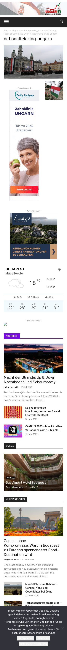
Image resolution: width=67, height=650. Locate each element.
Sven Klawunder (15, 487)
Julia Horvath (11, 387)
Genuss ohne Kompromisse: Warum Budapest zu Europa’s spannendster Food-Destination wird (31, 548)
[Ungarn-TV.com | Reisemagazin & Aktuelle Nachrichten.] (33, 8)
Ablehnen (43, 638)
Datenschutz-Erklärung (33, 643)
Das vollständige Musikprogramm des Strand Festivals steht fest (42, 411)
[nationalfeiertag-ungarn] (33, 77)
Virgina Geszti (11, 559)
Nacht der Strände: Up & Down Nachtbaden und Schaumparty (29, 379)
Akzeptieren (25, 638)
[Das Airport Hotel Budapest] (33, 472)
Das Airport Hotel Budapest (26, 482)
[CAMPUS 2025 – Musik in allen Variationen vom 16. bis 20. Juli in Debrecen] (13, 431)
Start (6, 30)
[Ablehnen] (62, 628)
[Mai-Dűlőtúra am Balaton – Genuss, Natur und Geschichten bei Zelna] (13, 588)
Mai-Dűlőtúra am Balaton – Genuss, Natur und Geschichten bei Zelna (41, 588)
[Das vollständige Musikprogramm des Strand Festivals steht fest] (13, 412)
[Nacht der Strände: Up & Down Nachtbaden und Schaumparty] (33, 358)
